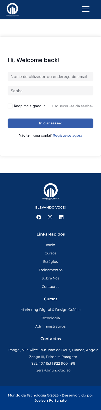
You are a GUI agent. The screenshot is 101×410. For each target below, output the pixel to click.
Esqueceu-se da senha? (72, 106)
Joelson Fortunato (51, 400)
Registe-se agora (67, 135)
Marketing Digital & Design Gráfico (51, 309)
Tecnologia (50, 318)
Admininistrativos (50, 326)
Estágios (50, 261)
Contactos (50, 286)
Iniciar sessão (50, 123)
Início (50, 245)
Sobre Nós (50, 278)
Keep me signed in (30, 106)
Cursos (50, 253)
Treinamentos (51, 270)
